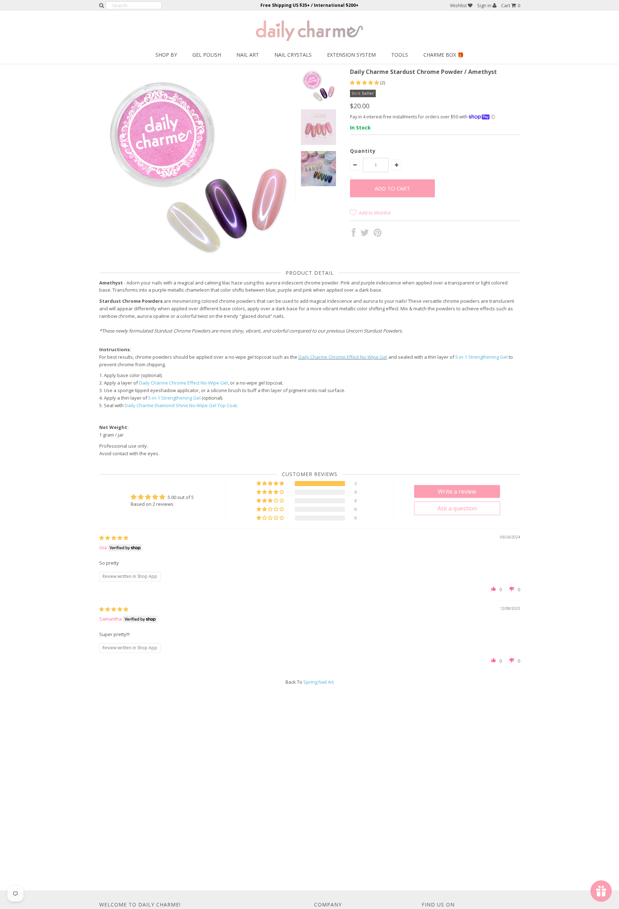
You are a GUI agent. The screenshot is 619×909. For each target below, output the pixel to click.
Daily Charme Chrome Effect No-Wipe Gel (342, 357)
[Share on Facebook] (354, 234)
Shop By (166, 54)
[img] (113, 537)
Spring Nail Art (318, 682)
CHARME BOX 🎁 (443, 54)
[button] (365, 82)
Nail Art (247, 54)
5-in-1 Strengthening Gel (481, 357)
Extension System (351, 54)
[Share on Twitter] (364, 234)
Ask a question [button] (457, 508)
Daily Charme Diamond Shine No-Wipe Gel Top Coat (181, 405)
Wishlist (459, 5)
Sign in (485, 5)
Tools (399, 54)
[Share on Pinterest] (378, 234)
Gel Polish (206, 54)
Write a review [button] (457, 491)
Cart (510, 5)
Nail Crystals (293, 54)
